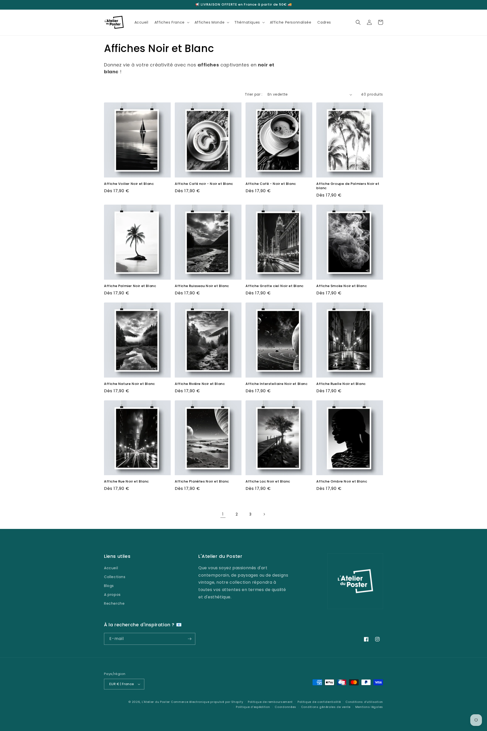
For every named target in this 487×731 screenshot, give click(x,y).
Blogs (109, 585)
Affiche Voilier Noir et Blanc (129, 184)
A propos (112, 594)
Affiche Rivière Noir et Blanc (200, 384)
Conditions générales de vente (326, 707)
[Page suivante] (264, 514)
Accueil (111, 567)
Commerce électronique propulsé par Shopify (207, 702)
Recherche (114, 603)
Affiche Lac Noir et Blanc (268, 481)
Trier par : (253, 94)
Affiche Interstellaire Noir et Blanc (277, 384)
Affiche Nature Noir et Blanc (129, 384)
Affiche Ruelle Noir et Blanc (341, 384)
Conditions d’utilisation (364, 702)
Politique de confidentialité (319, 702)
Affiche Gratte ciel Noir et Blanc (275, 286)
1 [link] (223, 514)
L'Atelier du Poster (156, 702)
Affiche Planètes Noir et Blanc (202, 481)
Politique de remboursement (270, 702)
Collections (115, 576)
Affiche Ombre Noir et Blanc (341, 481)
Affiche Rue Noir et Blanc (126, 481)
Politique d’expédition (253, 707)
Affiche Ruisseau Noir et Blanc (202, 286)
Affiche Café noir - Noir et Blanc (204, 184)
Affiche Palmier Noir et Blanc (130, 286)
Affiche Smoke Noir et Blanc (341, 286)
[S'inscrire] (189, 639)
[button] (171, 22)
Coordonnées (285, 707)
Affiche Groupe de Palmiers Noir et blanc (347, 186)
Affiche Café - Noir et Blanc (271, 184)
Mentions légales (369, 707)
